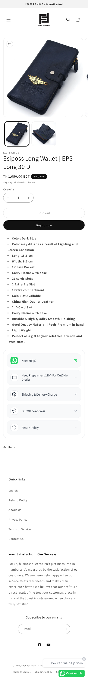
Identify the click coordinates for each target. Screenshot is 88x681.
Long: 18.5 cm (22, 256)
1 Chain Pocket (23, 267)
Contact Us (16, 539)
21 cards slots (22, 278)
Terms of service (22, 671)
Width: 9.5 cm (22, 261)
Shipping (7, 182)
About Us (15, 510)
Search (13, 491)
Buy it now (44, 225)
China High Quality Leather (33, 301)
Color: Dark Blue (24, 238)
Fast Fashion (28, 665)
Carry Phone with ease (29, 273)
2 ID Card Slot (22, 307)
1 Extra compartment (28, 290)
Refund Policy (18, 500)
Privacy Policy (18, 519)
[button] (8, 19)
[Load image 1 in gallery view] (16, 133)
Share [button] (11, 447)
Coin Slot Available (26, 296)
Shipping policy (43, 671)
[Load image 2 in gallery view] (43, 133)
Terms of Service (20, 529)
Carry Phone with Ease (29, 313)
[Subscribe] (65, 629)
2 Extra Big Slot (23, 284)
